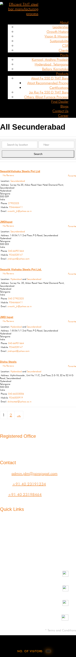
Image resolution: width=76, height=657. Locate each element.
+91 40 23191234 (29, 484)
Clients (63, 50)
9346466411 (16, 207)
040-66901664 (16, 250)
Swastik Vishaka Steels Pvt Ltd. (21, 269)
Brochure (68, 542)
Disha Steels (8, 361)
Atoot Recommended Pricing (47, 83)
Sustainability (59, 41)
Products (62, 74)
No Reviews (8, 175)
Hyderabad (16, 279)
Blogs (64, 106)
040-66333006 (16, 393)
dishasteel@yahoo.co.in (19, 401)
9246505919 (16, 397)
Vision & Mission (56, 36)
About (64, 22)
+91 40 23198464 (25, 494)
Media (34, 538)
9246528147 (16, 254)
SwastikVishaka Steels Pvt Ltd (20, 171)
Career (63, 116)
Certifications (58, 88)
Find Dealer (59, 102)
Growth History (57, 32)
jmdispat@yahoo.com (18, 258)
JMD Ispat (6, 317)
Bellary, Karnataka (55, 69)
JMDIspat (6, 221)
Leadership (60, 27)
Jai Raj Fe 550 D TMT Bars (48, 92)
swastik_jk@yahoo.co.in (20, 211)
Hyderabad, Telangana (51, 64)
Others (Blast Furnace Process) (46, 97)
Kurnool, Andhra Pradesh (50, 60)
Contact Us (60, 111)
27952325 (13, 203)
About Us (7, 523)
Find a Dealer (66, 525)
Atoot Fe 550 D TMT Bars (49, 78)
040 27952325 (16, 298)
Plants (64, 55)
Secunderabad (18, 180)
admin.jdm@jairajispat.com (34, 473)
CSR (65, 46)
